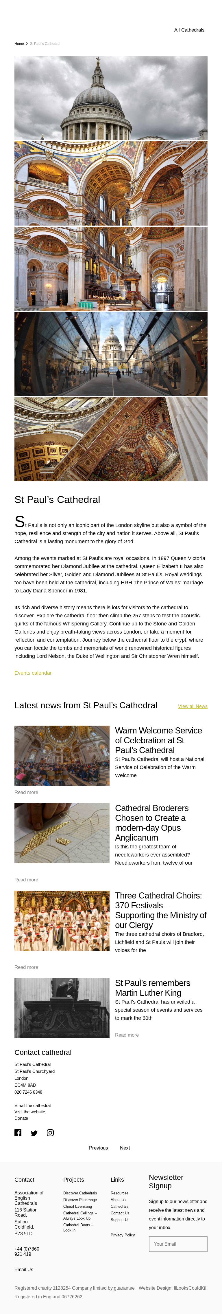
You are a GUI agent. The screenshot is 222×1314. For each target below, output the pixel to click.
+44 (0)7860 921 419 (26, 1252)
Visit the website (29, 1111)
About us (118, 1200)
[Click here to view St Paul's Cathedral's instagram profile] (50, 1133)
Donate (21, 1118)
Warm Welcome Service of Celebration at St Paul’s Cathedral (158, 740)
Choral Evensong (77, 1206)
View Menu (204, 8)
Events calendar (33, 673)
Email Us (23, 1269)
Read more (26, 792)
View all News (193, 706)
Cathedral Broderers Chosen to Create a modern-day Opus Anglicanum (151, 822)
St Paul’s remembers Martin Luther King (152, 988)
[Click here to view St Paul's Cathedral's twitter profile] (34, 1134)
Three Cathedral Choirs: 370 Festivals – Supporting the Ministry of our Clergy (160, 910)
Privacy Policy (123, 1235)
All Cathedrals (189, 30)
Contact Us (120, 1213)
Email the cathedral (32, 1105)
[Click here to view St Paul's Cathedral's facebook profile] (17, 1133)
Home (19, 44)
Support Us (120, 1220)
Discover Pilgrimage (80, 1200)
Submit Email (198, 1244)
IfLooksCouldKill (191, 1288)
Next (125, 1148)
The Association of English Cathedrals (36, 20)
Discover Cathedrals (80, 1193)
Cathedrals (120, 1206)
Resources (120, 1193)
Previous (98, 1148)
